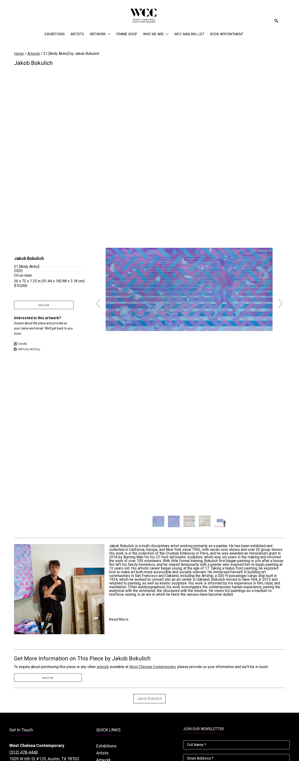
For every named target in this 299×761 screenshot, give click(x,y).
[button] (100, 34)
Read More (118, 619)
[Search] (276, 21)
